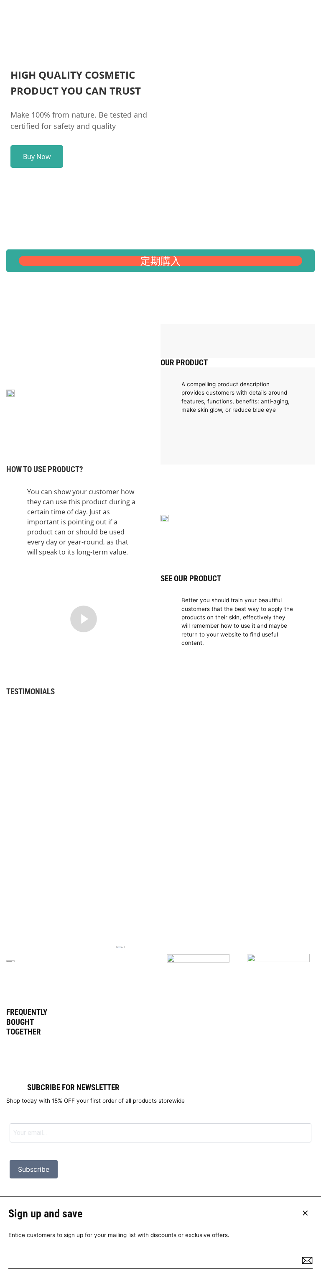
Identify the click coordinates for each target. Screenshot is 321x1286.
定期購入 (160, 261)
